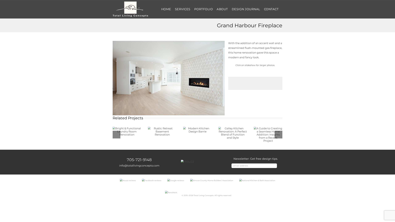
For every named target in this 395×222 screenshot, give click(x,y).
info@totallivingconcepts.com (139, 165)
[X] (265, 83)
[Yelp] (212, 161)
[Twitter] (202, 161)
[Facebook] (259, 83)
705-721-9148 (139, 159)
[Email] (276, 83)
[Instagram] (207, 161)
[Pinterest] (271, 83)
